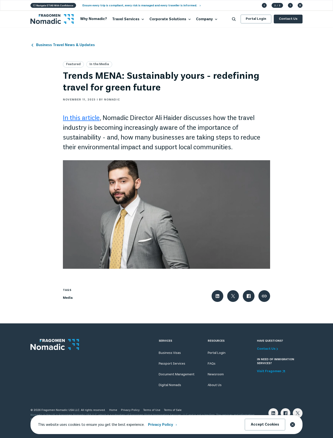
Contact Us (288, 19)
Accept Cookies (265, 424)
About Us (215, 385)
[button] (264, 5)
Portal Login (256, 19)
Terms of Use (151, 410)
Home (113, 410)
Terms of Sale (173, 410)
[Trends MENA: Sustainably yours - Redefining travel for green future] (166, 214)
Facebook (285, 413)
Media (68, 298)
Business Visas (170, 353)
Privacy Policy (130, 410)
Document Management (177, 374)
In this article (81, 118)
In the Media (99, 64)
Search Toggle (233, 19)
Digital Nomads (170, 385)
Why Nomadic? (93, 19)
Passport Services (172, 364)
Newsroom (216, 374)
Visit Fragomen (269, 371)
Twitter (298, 413)
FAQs (211, 364)
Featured (73, 64)
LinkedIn (273, 413)
